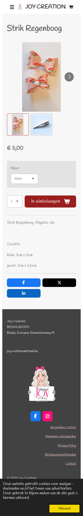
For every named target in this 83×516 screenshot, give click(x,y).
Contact (70, 464)
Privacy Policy (67, 446)
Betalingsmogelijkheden (60, 455)
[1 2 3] (14, 201)
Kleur (15, 168)
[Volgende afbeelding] (69, 77)
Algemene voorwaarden (60, 436)
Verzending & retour (63, 427)
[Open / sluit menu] (12, 7)
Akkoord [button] (64, 508)
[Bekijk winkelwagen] (71, 7)
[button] (18, 124)
